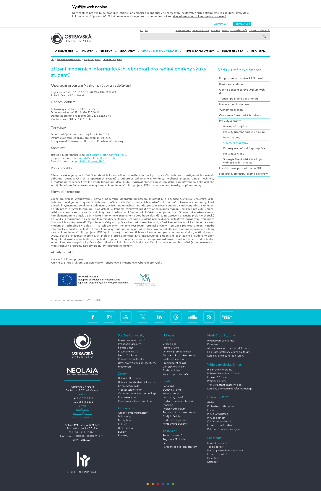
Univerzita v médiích (218, 454)
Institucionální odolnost (234, 104)
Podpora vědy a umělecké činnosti (241, 78)
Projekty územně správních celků (244, 132)
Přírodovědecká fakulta (131, 359)
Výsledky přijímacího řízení (177, 351)
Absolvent (129, 51)
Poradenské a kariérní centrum (135, 401)
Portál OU (168, 386)
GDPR (210, 402)
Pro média (258, 51)
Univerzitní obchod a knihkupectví (136, 382)
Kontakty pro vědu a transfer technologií (229, 388)
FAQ (165, 443)
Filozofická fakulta (128, 351)
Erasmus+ (212, 344)
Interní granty (231, 137)
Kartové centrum (127, 397)
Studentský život (172, 370)
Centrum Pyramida (128, 386)
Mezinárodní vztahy (202, 51)
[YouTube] (126, 317)
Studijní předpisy (172, 416)
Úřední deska (125, 428)
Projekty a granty (92, 60)
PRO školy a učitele (217, 414)
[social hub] (227, 317)
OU (52, 60)
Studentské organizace (175, 420)
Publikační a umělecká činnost (224, 373)
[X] (142, 317)
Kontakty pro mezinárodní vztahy (225, 355)
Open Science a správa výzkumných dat (242, 91)
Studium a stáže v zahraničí (178, 401)
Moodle (215, 31)
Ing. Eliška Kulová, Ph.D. (89, 161)
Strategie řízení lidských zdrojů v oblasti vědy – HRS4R (242, 161)
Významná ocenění (231, 109)
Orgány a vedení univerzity (133, 413)
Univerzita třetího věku (219, 425)
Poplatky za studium (174, 408)
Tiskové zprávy (215, 447)
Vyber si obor (170, 344)
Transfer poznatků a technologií (239, 98)
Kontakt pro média (217, 443)
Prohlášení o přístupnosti (221, 406)
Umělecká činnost (217, 377)
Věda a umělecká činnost (161, 51)
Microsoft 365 (200, 31)
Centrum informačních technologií (137, 393)
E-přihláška (169, 340)
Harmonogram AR (173, 397)
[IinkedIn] (159, 317)
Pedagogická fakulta (129, 344)
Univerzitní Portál (259, 31)
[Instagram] (109, 317)
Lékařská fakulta (127, 355)
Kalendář (123, 424)
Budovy (122, 432)
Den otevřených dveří (174, 366)
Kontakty (123, 435)
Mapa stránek (183, 31)
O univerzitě (66, 51)
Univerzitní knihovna (129, 378)
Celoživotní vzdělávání (219, 421)
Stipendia (168, 405)
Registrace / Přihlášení (175, 439)
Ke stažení (212, 458)
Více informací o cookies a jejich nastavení (199, 16)
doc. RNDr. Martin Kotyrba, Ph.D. (106, 154)
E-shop (211, 410)
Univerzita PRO (235, 51)
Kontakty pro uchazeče (175, 374)
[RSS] (209, 317)
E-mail (225, 31)
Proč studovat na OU (174, 363)
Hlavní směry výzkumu (219, 369)
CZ (141, 31)
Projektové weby (233, 154)
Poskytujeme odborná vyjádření (225, 450)
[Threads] (175, 317)
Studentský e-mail (173, 390)
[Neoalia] (82, 371)
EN (146, 31)
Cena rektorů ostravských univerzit (240, 115)
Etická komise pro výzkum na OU (240, 168)
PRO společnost (216, 418)
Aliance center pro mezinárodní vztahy (228, 348)
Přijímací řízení (171, 347)
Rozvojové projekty (235, 126)
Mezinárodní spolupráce (220, 340)
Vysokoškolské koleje (130, 390)
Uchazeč (89, 51)
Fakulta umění (126, 347)
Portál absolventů (172, 435)
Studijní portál (238, 31)
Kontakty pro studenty (175, 424)
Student (108, 51)
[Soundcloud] (192, 317)
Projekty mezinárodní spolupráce (244, 148)
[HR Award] (82, 462)
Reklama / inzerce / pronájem (223, 429)
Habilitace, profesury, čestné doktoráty (243, 173)
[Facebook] (92, 317)
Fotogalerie (124, 420)
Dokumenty (124, 416)
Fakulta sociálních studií (131, 340)
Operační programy (112, 60)
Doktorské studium (231, 84)
